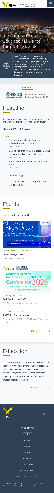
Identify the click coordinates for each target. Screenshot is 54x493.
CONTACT (28, 428)
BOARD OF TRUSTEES (27, 476)
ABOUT (27, 446)
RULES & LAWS (27, 470)
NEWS (27, 452)
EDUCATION (27, 464)
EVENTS (27, 458)
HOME (27, 440)
